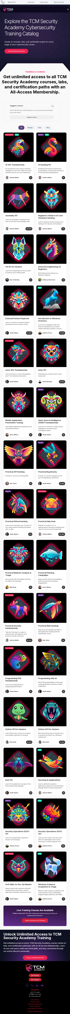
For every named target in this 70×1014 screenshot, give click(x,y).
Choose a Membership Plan (35, 957)
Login (62, 2)
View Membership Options (16, 51)
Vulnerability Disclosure (35, 1008)
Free (39, 127)
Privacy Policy (35, 1002)
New (47, 127)
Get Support (35, 980)
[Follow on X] (32, 985)
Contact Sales (30, 2)
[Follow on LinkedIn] (37, 985)
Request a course (32, 117)
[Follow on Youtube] (42, 985)
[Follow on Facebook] (27, 985)
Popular (30, 127)
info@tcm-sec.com (35, 994)
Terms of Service (35, 1006)
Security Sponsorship (35, 1004)
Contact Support (44, 2)
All (21, 127)
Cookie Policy (35, 999)
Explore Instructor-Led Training (35, 920)
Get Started (35, 975)
